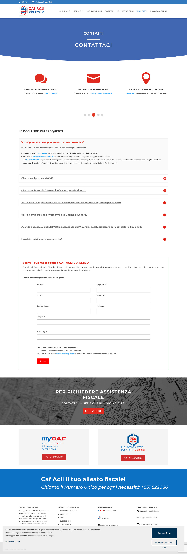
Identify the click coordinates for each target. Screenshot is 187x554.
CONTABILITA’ (65, 524)
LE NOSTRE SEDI (125, 11)
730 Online (105, 519)
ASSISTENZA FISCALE (68, 511)
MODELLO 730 (65, 514)
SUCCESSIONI (65, 521)
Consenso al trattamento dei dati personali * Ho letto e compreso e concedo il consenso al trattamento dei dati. (77, 351)
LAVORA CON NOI (159, 11)
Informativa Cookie (12, 541)
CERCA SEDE (93, 410)
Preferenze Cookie (164, 542)
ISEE (61, 517)
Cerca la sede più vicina (148, 524)
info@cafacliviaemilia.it (101, 94)
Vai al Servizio (54, 456)
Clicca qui (130, 94)
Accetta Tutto (164, 533)
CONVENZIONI (94, 11)
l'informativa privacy (65, 354)
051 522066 (42, 153)
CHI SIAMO (64, 11)
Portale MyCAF (32, 160)
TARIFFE (109, 11)
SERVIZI (78, 11)
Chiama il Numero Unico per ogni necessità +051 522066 (104, 487)
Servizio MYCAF (110, 511)
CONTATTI (142, 11)
